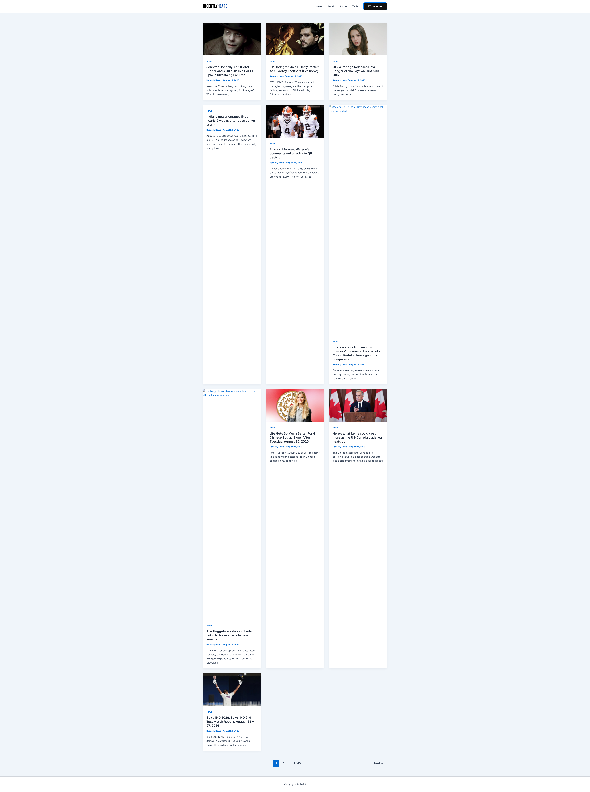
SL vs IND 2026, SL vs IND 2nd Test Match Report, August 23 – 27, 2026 (230, 721)
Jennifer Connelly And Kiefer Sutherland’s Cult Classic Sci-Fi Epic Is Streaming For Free (229, 71)
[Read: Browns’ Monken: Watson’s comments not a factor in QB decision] (295, 121)
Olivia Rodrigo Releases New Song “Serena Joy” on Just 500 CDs (356, 71)
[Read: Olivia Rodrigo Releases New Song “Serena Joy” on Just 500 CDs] (358, 38)
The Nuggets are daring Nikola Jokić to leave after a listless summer (229, 635)
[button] (375, 6)
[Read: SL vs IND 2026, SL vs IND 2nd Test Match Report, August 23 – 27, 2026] (232, 689)
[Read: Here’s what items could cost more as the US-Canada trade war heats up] (358, 405)
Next (378, 763)
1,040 (297, 763)
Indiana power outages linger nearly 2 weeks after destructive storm (230, 120)
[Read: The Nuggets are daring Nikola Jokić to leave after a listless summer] (232, 504)
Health (330, 6)
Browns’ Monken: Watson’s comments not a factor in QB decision (291, 153)
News (319, 6)
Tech (355, 6)
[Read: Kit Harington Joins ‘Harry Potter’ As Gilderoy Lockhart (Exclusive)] (295, 38)
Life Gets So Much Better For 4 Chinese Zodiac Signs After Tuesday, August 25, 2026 (292, 437)
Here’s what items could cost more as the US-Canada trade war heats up (358, 437)
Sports (343, 6)
